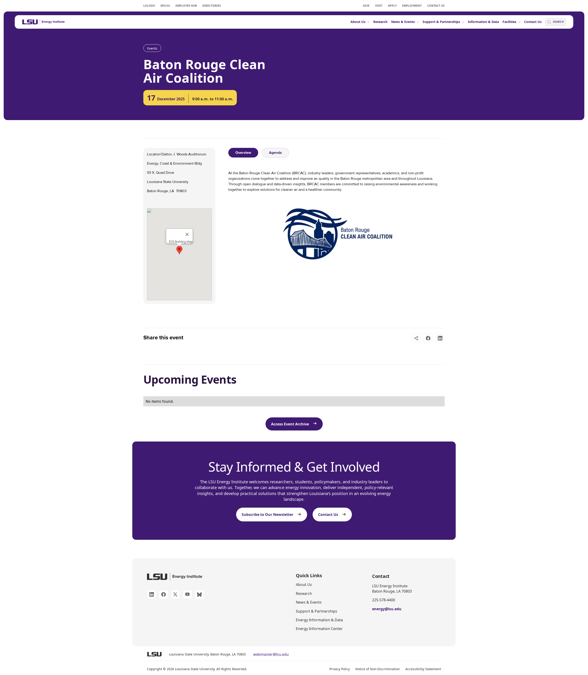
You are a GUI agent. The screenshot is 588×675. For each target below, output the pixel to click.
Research (304, 593)
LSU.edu (149, 6)
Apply (392, 6)
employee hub (186, 6)
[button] (179, 250)
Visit (378, 6)
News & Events (309, 602)
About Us (304, 584)
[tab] (243, 153)
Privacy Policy (339, 669)
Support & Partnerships (316, 611)
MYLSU (165, 6)
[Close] (187, 234)
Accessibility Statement (423, 669)
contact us (436, 6)
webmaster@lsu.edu (271, 654)
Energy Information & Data (319, 619)
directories (211, 6)
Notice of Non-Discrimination (377, 669)
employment (412, 6)
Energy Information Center (319, 628)
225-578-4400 (383, 599)
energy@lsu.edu (386, 608)
